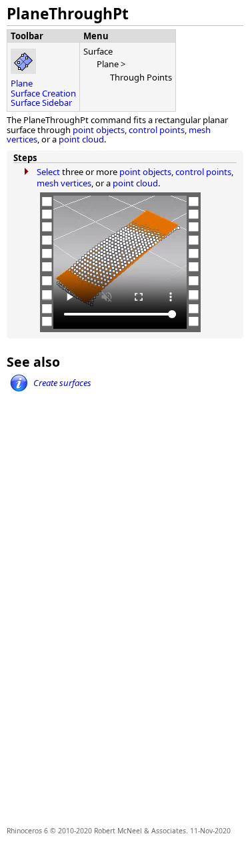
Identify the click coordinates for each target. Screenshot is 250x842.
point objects (99, 130)
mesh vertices (64, 183)
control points (157, 130)
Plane (22, 83)
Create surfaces (62, 383)
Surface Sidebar (41, 102)
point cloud (81, 139)
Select (48, 172)
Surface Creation (43, 93)
